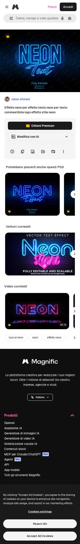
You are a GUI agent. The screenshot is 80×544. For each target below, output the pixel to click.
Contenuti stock (15, 449)
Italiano (40, 397)
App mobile (12, 470)
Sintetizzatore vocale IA (20, 444)
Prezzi (52, 7)
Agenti (12, 459)
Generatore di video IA (19, 438)
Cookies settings (40, 511)
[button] (40, 397)
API (6, 464)
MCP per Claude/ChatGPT (26, 454)
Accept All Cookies (40, 536)
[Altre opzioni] (63, 151)
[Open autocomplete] (9, 18)
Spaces (9, 423)
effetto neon (54, 337)
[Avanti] (74, 194)
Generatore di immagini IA (21, 433)
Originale (28, 37)
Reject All (40, 524)
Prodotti (10, 415)
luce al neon (16, 337)
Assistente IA (13, 428)
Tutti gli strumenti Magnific (22, 475)
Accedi (68, 7)
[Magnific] (40, 362)
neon (35, 337)
